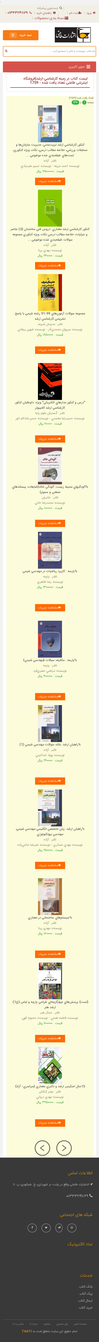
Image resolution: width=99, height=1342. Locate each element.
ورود (89, 13)
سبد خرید (22, 35)
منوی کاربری (77, 67)
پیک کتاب (86, 1294)
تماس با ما (18, 1324)
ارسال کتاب (85, 1301)
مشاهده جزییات (48, 181)
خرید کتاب (86, 1308)
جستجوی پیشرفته (47, 8)
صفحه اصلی (80, 1324)
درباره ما (33, 1324)
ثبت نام (73, 13)
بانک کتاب (86, 1287)
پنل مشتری (62, 1324)
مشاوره (46, 1324)
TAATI (27, 1331)
